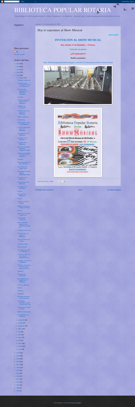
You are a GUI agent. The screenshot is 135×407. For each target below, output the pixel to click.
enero (20, 349)
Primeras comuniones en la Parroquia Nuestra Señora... (24, 266)
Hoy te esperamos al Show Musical (24, 163)
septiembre (21, 326)
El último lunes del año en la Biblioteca (23, 112)
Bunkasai (20, 271)
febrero (20, 346)
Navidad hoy (21, 120)
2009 (18, 388)
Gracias (20, 191)
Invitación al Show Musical (23, 202)
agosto (20, 329)
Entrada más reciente (44, 190)
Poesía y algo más (23, 285)
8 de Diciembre (22, 247)
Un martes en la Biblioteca (22, 138)
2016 (18, 367)
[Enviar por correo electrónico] (58, 181)
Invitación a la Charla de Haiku (24, 308)
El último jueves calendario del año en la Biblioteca (24, 84)
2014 (18, 373)
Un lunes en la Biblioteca (22, 143)
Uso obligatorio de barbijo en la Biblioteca (23, 280)
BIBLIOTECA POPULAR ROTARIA (62, 9)
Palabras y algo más (24, 80)
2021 (18, 353)
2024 (18, 69)
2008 (18, 391)
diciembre (21, 78)
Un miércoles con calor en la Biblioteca (23, 235)
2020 (18, 356)
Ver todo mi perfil (19, 54)
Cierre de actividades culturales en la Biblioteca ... (24, 154)
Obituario (20, 159)
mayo (20, 337)
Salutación (21, 293)
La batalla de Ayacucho (21, 218)
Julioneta (20, 97)
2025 (18, 66)
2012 (18, 379)
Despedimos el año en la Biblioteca (23, 123)
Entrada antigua (114, 190)
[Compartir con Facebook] (64, 181)
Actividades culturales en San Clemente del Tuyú (24, 302)
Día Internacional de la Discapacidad (24, 297)
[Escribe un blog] (60, 181)
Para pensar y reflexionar (22, 275)
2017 (18, 364)
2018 (18, 361)
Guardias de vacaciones (22, 107)
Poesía (20, 198)
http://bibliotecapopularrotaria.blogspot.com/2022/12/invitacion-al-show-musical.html (78, 62)
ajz (17, 51)
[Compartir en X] (62, 181)
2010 (18, 385)
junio (19, 334)
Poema (20, 288)
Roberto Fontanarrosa (24, 312)
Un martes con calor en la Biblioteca (24, 250)
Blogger (78, 403)
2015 (18, 370)
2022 (18, 75)
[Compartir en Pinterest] (66, 181)
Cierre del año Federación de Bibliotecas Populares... (23, 92)
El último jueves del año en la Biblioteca (24, 129)
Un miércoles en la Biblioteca (23, 134)
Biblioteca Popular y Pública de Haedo (24, 207)
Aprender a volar (23, 244)
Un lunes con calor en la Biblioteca (24, 261)
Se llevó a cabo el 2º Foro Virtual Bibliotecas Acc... (24, 256)
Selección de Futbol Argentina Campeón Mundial (24, 148)
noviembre (21, 320)
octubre (20, 323)
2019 (18, 359)
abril (19, 340)
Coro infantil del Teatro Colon (22, 167)
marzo (20, 343)
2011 (18, 382)
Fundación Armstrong (24, 230)
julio (19, 332)
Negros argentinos (23, 117)
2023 (18, 72)
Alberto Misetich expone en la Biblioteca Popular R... (24, 225)
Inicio (80, 190)
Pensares (20, 291)
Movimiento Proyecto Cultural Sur (24, 214)
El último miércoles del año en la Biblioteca (23, 101)
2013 (18, 376)
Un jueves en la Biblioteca (22, 178)
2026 (18, 63)
